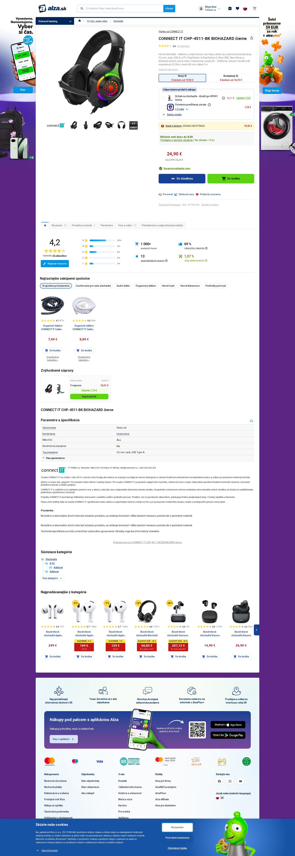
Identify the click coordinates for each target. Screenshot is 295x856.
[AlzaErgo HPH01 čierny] (60, 389)
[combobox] (120, 8)
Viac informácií (49, 850)
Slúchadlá (118, 21)
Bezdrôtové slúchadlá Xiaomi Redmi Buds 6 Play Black (209, 633)
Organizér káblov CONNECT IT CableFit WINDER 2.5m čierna (52, 327)
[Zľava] (75, 603)
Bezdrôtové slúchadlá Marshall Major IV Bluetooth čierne (147, 633)
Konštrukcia (49, 434)
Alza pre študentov (165, 805)
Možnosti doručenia (55, 781)
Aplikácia (123, 817)
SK (222, 797)
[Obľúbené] (237, 8)
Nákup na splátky (53, 805)
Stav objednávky (90, 781)
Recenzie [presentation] (59, 225)
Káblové (58, 567)
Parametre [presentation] (107, 225)
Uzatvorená (123, 434)
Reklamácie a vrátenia (56, 793)
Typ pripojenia (50, 452)
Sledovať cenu (186, 194)
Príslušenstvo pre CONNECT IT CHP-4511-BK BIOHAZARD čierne (147, 542)
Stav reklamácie (90, 787)
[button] (208, 109)
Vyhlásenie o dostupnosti (58, 817)
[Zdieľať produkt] (251, 38)
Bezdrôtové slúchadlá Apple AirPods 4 (115, 633)
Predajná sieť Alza (54, 799)
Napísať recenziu (57, 263)
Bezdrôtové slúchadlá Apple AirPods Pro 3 (53, 633)
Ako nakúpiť (87, 793)
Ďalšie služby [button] (174, 114)
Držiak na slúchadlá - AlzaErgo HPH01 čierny (196, 98)
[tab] (45, 225)
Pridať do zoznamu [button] (210, 194)
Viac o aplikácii (61, 739)
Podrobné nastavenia (177, 837)
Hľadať (169, 8)
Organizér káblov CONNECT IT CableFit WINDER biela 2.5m (84, 327)
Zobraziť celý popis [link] (168, 69)
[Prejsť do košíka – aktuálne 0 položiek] (254, 8)
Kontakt (122, 781)
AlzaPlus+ (160, 793)
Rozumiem (177, 827)
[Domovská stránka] (79, 21)
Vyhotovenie (49, 427)
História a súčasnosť (130, 793)
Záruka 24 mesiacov (169, 204)
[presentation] (45, 225)
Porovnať (168, 194)
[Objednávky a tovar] (230, 8)
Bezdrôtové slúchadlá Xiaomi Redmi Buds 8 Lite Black (241, 633)
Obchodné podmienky (56, 811)
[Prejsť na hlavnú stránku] (52, 8)
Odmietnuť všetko (177, 848)
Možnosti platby (53, 787)
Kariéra (122, 805)
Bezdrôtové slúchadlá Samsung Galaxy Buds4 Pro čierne (178, 633)
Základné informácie (130, 787)
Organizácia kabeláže (52, 358)
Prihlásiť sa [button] (210, 10)
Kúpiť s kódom (174, 126)
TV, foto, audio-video (97, 21)
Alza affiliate (162, 799)
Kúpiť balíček (89, 396)
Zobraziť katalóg (47, 21)
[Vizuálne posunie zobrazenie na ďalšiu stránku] (256, 629)
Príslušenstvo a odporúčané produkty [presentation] (162, 225)
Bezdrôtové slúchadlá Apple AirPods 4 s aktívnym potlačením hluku (84, 633)
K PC (52, 563)
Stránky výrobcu (210, 204)
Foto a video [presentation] (127, 225)
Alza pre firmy (163, 781)
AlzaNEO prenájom (165, 787)
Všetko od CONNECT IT (171, 31)
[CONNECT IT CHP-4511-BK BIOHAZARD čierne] (48, 389)
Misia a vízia (125, 799)
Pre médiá (124, 811)
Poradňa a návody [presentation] (83, 225)
